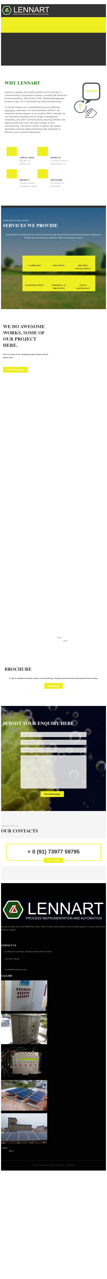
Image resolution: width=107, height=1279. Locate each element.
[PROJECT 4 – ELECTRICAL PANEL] (24, 1029)
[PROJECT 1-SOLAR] (24, 1128)
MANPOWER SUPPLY (34, 285)
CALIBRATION (34, 265)
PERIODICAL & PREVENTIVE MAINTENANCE (59, 288)
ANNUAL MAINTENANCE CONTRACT (83, 288)
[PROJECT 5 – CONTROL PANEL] (24, 995)
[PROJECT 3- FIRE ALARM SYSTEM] (24, 1062)
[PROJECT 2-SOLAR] (24, 1095)
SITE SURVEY (59, 265)
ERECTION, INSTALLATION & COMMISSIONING (83, 268)
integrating (10, 110)
